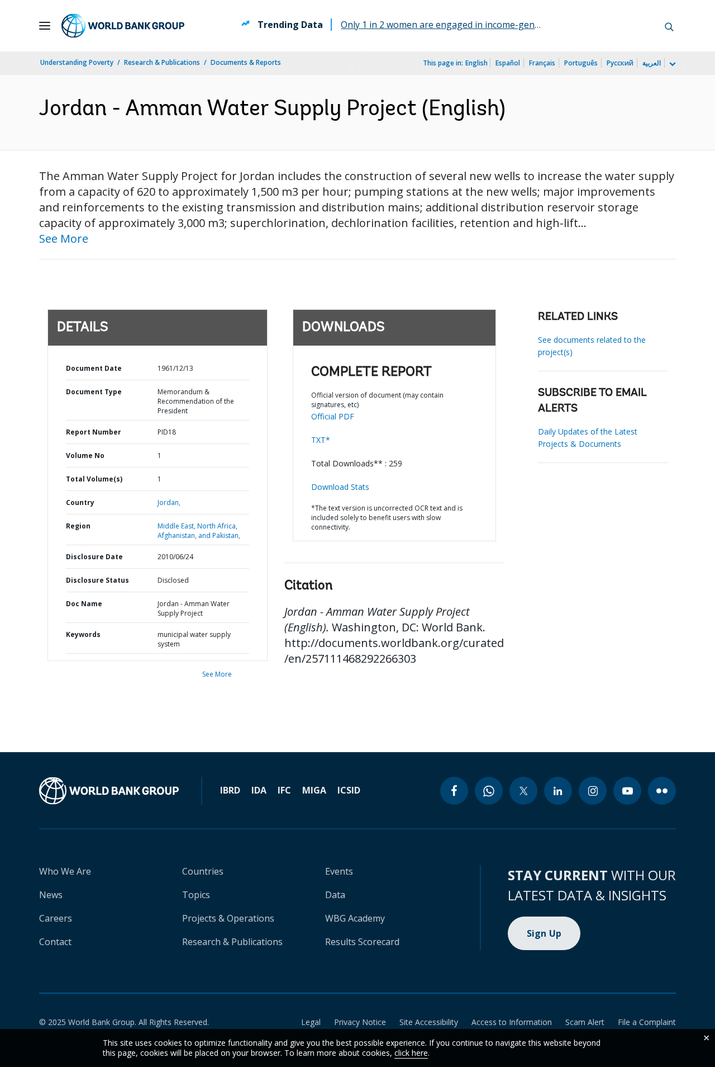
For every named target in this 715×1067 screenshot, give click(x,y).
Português (581, 63)
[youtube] (627, 791)
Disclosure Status (97, 580)
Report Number (93, 432)
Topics (196, 895)
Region (78, 526)
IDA (258, 790)
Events (339, 871)
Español (507, 63)
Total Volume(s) (94, 479)
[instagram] (593, 791)
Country (80, 502)
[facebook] (454, 791)
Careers (55, 918)
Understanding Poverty (76, 62)
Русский (620, 63)
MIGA (314, 790)
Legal (311, 1022)
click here (411, 1052)
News (51, 895)
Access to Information (511, 1022)
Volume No (85, 455)
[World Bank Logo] (122, 25)
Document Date (94, 368)
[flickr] (662, 791)
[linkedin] (558, 791)
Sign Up (544, 933)
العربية (651, 63)
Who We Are (65, 871)
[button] (669, 25)
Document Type (94, 391)
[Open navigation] (44, 26)
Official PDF (332, 416)
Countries (202, 871)
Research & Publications (162, 62)
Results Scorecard (362, 942)
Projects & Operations (228, 918)
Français (542, 63)
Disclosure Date (94, 556)
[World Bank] (109, 791)
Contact (55, 942)
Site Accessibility (428, 1022)
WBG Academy (355, 918)
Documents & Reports (246, 62)
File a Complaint (647, 1022)
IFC (284, 790)
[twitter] (523, 791)
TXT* (320, 440)
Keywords (83, 634)
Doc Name (84, 603)
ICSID (348, 790)
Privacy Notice (360, 1022)
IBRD (230, 790)
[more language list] (671, 64)
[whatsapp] (489, 791)
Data (335, 895)
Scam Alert (584, 1022)
